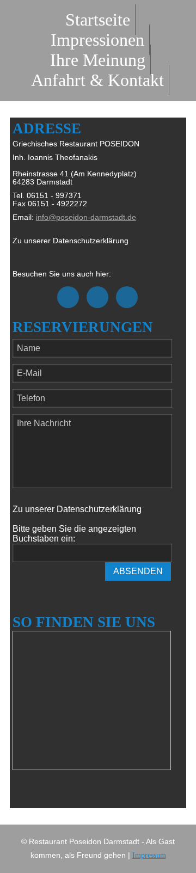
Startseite (97, 19)
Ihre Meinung (97, 60)
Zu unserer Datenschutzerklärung (70, 241)
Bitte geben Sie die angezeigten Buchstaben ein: (74, 533)
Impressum (149, 855)
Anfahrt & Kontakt (97, 80)
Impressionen (97, 40)
